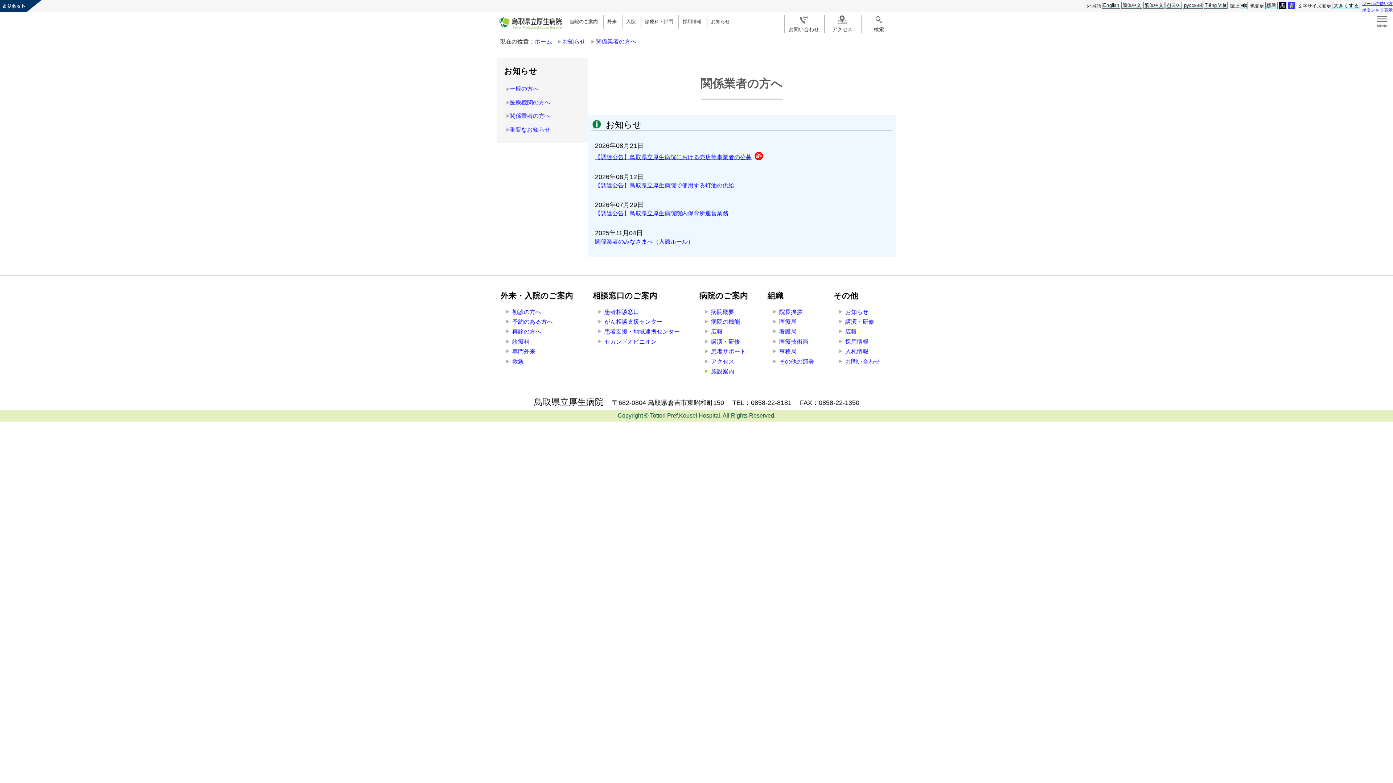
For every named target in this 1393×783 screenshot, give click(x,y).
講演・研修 (725, 342)
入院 (631, 21)
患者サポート (728, 351)
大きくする (1346, 5)
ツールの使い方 (1377, 3)
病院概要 (722, 312)
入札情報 (856, 351)
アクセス (842, 29)
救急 (518, 362)
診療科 (521, 342)
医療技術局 (793, 342)
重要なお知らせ (530, 130)
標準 (1271, 5)
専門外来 (523, 351)
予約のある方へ (532, 322)
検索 (879, 29)
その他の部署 (796, 362)
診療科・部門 (659, 21)
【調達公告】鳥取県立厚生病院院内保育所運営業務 (661, 213)
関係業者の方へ (616, 41)
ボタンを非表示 (1377, 10)
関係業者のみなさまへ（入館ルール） (644, 242)
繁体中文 (1154, 5)
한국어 (1174, 5)
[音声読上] (1244, 5)
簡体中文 (1132, 5)
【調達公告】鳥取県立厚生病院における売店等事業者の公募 (673, 157)
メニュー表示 (1382, 21)
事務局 (788, 351)
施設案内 (722, 371)
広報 (717, 331)
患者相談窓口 (621, 312)
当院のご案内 (584, 21)
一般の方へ (524, 89)
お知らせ (720, 21)
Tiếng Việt (1215, 5)
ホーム (543, 41)
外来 (612, 21)
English (1111, 5)
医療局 (788, 322)
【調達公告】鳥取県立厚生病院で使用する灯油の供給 (664, 185)
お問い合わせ (804, 29)
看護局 (788, 331)
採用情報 (692, 21)
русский (1193, 5)
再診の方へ (526, 331)
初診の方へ (526, 312)
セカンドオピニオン (630, 342)
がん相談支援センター (633, 322)
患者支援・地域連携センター (642, 331)
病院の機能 (725, 322)
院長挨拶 (790, 312)
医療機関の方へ (530, 102)
